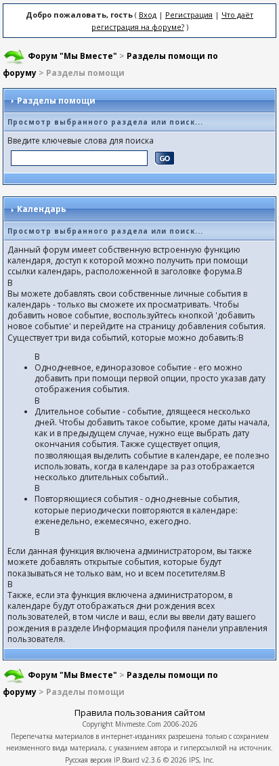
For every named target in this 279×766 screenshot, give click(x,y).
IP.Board (127, 760)
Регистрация (189, 14)
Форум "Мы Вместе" (72, 56)
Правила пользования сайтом (139, 712)
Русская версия (88, 760)
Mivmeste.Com (138, 724)
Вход (147, 14)
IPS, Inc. (202, 760)
